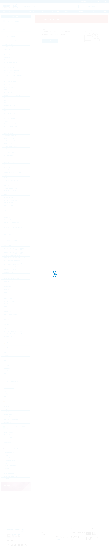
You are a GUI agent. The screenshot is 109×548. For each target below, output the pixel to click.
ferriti (5, 284)
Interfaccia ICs (8, 57)
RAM (5, 110)
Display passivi (8, 394)
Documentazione (82, 11)
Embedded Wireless (9, 460)
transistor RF (7, 219)
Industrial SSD (8, 440)
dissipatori (7, 368)
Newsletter (58, 536)
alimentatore (7, 422)
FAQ (57, 532)
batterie (6, 350)
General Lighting (8, 170)
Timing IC (6, 121)
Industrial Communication (11, 419)
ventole (6, 360)
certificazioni (74, 535)
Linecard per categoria (13, 21)
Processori (7, 411)
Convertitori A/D (8, 44)
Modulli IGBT (7, 217)
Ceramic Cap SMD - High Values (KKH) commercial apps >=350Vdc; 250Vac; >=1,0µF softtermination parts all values (16, 254)
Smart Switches (8, 65)
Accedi (58, 539)
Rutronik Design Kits (9, 113)
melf (5, 306)
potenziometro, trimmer (10, 316)
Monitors (6, 386)
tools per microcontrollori (10, 123)
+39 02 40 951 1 (44, 534)
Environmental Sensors (10, 200)
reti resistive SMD (9, 309)
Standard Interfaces (9, 118)
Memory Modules (8, 432)
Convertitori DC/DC (9, 52)
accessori (6, 406)
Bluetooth (6, 455)
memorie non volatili (9, 105)
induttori (6, 289)
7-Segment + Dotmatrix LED (11, 180)
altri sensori (7, 210)
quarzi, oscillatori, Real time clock (13, 334)
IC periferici (7, 108)
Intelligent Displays (9, 388)
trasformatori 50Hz (9, 281)
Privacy (73, 533)
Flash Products (8, 434)
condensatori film (8, 272)
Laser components (9, 162)
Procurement (32, 11)
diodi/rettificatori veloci (10, 135)
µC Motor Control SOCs (10, 126)
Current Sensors (8, 197)
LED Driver (7, 185)
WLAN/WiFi (7, 478)
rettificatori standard (9, 141)
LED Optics (7, 177)
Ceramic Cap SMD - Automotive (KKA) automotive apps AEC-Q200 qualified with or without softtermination (14, 259)
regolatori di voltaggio (10, 78)
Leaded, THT (7, 311)
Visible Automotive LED (10, 188)
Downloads (68, 11)
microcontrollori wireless (10, 476)
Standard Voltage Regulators (12, 72)
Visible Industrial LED (10, 190)
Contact (95, 11)
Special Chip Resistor (10, 301)
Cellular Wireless (8, 458)
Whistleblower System (76, 537)
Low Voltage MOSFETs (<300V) (12, 225)
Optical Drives (7, 442)
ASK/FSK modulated (9, 452)
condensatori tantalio (9, 274)
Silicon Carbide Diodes (10, 146)
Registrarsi (59, 540)
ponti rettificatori (8, 133)
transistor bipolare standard (11, 222)
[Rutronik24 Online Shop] (10, 6)
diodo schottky (8, 143)
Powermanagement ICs (10, 62)
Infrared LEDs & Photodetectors (12, 172)
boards (6, 409)
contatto (58, 535)
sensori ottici (7, 208)
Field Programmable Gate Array (12, 95)
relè (5, 373)
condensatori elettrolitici (10, 269)
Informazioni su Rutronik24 (62, 537)
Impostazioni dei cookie (76, 539)
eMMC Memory (8, 92)
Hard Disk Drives (8, 437)
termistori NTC (8, 319)
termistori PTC (8, 322)
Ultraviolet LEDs (8, 167)
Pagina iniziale (6, 11)
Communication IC (9, 87)
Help (105, 11)
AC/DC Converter (9, 46)
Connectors (7, 355)
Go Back (50, 40)
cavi (5, 352)
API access (58, 533)
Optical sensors (8, 164)
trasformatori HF (8, 286)
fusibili (5, 363)
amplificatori (7, 49)
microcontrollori (8, 100)
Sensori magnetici (9, 202)
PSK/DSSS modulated (10, 465)
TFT (5, 396)
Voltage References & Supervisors (13, 75)
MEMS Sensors (8, 205)
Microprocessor (8, 103)
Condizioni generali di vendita (78, 532)
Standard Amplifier (9, 67)
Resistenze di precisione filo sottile (13, 303)
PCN (43, 11)
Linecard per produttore (13, 29)
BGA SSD (7, 84)
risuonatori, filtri (8, 336)
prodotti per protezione (10, 370)
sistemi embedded (9, 414)
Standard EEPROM (9, 116)
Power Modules (8, 155)
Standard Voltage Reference (11, 70)
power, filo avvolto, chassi (11, 314)
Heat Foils (6, 365)
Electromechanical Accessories (12, 357)
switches (6, 376)
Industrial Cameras (9, 417)
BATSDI (6, 347)
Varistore (6, 324)
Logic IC (6, 97)
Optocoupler (7, 175)
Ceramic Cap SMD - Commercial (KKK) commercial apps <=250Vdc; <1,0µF (14, 249)
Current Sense (8, 296)
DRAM (6, 90)
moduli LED (7, 183)
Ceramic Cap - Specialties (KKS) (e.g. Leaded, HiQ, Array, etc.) (13, 263)
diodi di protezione (9, 138)
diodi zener (7, 148)
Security (6, 471)
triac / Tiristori (7, 234)
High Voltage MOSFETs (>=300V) (13, 227)
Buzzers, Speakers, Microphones (13, 331)
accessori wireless (9, 473)
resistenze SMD (8, 298)
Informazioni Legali (75, 536)
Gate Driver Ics (8, 54)
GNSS (5, 463)
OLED (5, 391)
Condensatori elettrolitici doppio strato (14, 267)
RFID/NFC (6, 468)
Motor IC (6, 59)
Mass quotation (55, 11)
